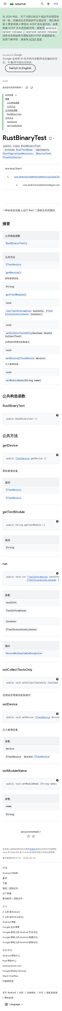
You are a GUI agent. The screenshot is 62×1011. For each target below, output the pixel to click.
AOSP (5, 81)
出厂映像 (7, 893)
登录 (56, 3)
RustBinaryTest (15, 243)
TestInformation (21, 310)
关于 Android (9, 992)
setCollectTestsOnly (19, 333)
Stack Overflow (10, 976)
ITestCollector (12, 157)
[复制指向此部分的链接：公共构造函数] (28, 396)
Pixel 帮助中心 (9, 960)
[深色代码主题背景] (57, 415)
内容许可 (33, 849)
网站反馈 (8, 997)
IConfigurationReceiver (18, 153)
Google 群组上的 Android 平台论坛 (20, 932)
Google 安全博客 (11, 927)
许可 (41, 992)
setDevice (12, 358)
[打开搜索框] (42, 4)
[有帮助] (26, 87)
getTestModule (15, 294)
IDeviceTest (43, 153)
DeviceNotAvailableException (24, 653)
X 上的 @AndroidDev (13, 916)
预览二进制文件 (10, 888)
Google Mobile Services (14, 970)
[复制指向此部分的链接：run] (10, 564)
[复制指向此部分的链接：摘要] (13, 224)
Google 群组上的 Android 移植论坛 (20, 942)
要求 (5, 878)
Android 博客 (9, 922)
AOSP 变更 (35, 39)
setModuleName (15, 380)
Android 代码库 (10, 873)
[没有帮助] (31, 87)
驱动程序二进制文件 (13, 898)
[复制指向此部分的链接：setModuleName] (30, 771)
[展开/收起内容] (16, 95)
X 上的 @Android (11, 911)
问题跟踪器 (8, 981)
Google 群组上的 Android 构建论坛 (20, 937)
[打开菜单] (5, 4)
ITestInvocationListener (29, 312)
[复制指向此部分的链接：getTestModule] (28, 512)
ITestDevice (13, 264)
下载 (5, 883)
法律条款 (31, 992)
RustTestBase (24, 149)
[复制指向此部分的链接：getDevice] (21, 446)
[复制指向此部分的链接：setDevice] (20, 704)
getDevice (12, 272)
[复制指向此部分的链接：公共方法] (21, 436)
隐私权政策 (52, 992)
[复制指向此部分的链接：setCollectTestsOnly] (35, 670)
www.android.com (12, 965)
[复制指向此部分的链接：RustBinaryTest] (28, 406)
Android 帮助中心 (11, 955)
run (8, 310)
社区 (21, 992)
